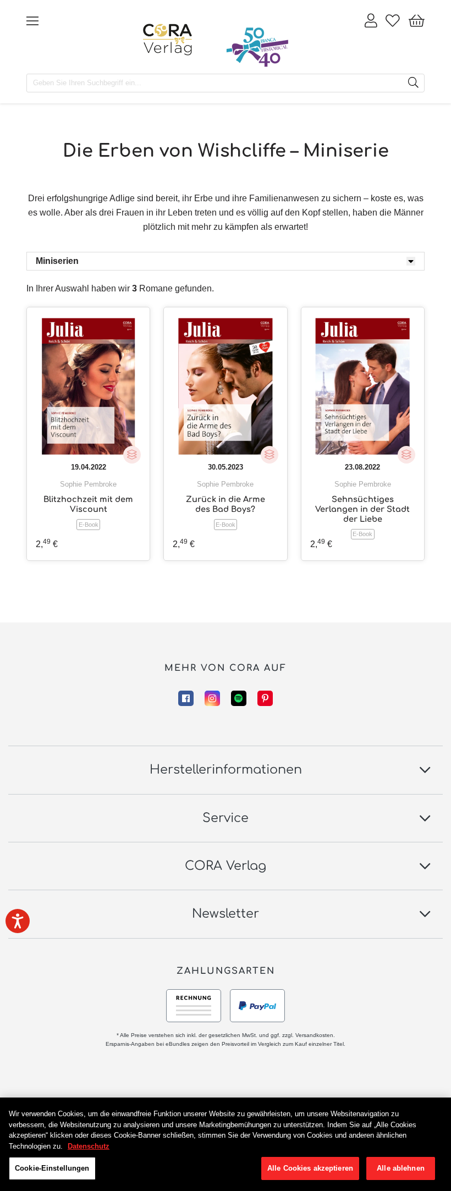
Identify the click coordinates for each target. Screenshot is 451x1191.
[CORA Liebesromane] (168, 39)
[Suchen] (413, 83)
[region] (225, 1144)
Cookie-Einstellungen (52, 1168)
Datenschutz (88, 1146)
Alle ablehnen (401, 1168)
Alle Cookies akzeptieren (310, 1168)
